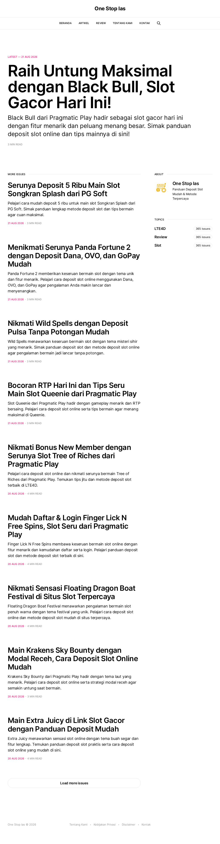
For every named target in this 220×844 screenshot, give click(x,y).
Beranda (65, 23)
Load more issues (74, 783)
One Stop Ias (110, 8)
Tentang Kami (122, 23)
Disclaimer (128, 824)
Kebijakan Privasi (105, 824)
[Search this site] (159, 23)
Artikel (84, 23)
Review (101, 23)
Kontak (144, 23)
